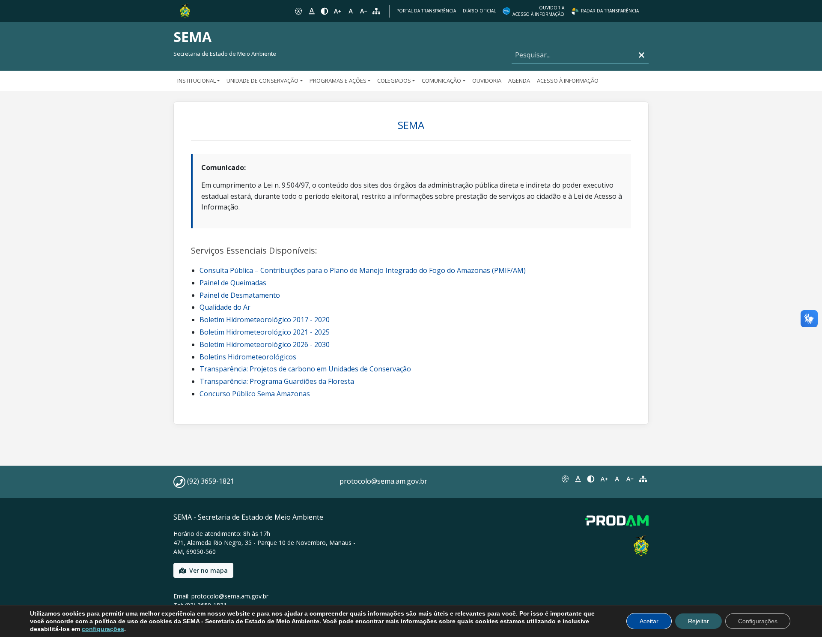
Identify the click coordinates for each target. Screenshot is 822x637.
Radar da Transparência (610, 11)
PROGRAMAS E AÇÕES (338, 80)
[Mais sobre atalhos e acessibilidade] (564, 479)
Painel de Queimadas (233, 282)
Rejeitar (698, 621)
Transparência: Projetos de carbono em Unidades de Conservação (305, 369)
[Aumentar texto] (337, 11)
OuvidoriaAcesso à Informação (538, 11)
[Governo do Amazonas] (185, 10)
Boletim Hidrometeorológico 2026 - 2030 (265, 344)
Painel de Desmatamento (240, 295)
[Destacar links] (311, 11)
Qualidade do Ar (225, 307)
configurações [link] (103, 628)
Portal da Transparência (426, 11)
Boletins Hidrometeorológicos (248, 357)
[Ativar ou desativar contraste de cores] (324, 11)
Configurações (757, 621)
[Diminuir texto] (363, 11)
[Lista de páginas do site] (643, 479)
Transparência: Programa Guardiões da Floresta (277, 381)
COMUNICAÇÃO (441, 80)
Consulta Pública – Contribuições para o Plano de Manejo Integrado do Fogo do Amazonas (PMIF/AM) (363, 270)
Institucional (196, 80)
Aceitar (649, 621)
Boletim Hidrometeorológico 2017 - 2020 (265, 319)
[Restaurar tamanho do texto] (350, 11)
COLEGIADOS (394, 80)
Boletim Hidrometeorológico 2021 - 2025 (265, 332)
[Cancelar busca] (641, 55)
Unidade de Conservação (262, 80)
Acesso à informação (568, 80)
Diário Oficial (479, 11)
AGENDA (519, 80)
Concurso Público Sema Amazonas (255, 393)
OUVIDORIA (486, 80)
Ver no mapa (208, 570)
